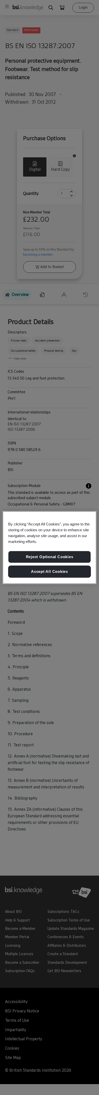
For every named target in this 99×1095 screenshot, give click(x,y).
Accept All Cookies (49, 571)
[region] (50, 547)
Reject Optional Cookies (49, 557)
